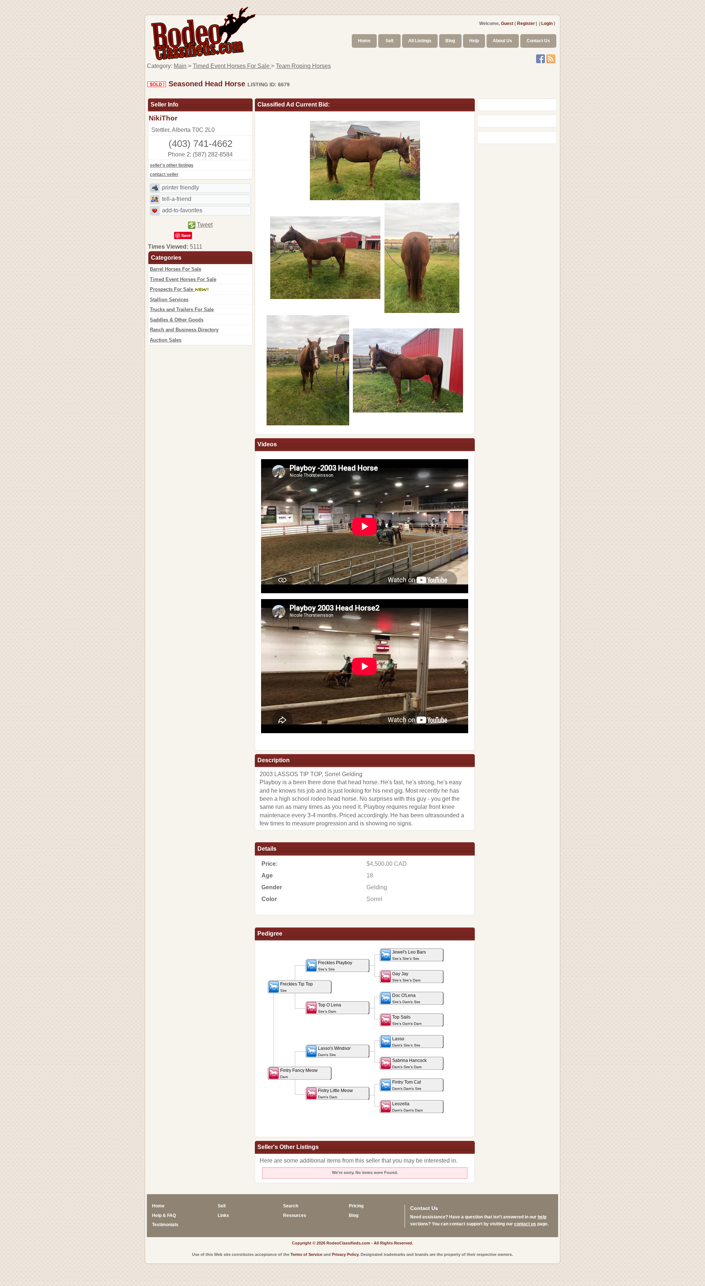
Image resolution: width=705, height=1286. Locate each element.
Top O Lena (329, 1007)
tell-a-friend (176, 199)
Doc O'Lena (406, 998)
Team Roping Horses (303, 66)
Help (474, 40)
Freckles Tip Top (296, 987)
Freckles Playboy (335, 965)
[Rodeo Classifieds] (204, 32)
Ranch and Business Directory (184, 329)
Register (526, 23)
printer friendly (180, 187)
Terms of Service (306, 1254)
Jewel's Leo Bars (409, 955)
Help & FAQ (164, 1215)
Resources (294, 1215)
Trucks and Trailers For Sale (182, 309)
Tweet (205, 224)
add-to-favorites (182, 210)
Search (290, 1205)
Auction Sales (165, 340)
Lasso (406, 1041)
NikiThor (163, 118)
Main (180, 66)
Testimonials (165, 1224)
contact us (525, 1223)
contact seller (164, 174)
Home (364, 40)
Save (186, 235)
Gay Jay (406, 976)
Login (547, 23)
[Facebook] (540, 58)
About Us (502, 40)
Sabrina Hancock (409, 1063)
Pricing (356, 1205)
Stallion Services (169, 299)
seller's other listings (172, 165)
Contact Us (538, 40)
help (542, 1217)
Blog (450, 40)
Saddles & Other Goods (176, 320)
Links (223, 1215)
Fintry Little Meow (335, 1093)
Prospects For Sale (172, 289)
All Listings (419, 40)
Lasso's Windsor (334, 1051)
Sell (389, 40)
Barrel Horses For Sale (175, 269)
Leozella (407, 1106)
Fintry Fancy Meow (299, 1073)
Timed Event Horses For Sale (232, 66)
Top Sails (407, 1020)
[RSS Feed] (550, 58)
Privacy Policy (345, 1254)
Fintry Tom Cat (407, 1085)
